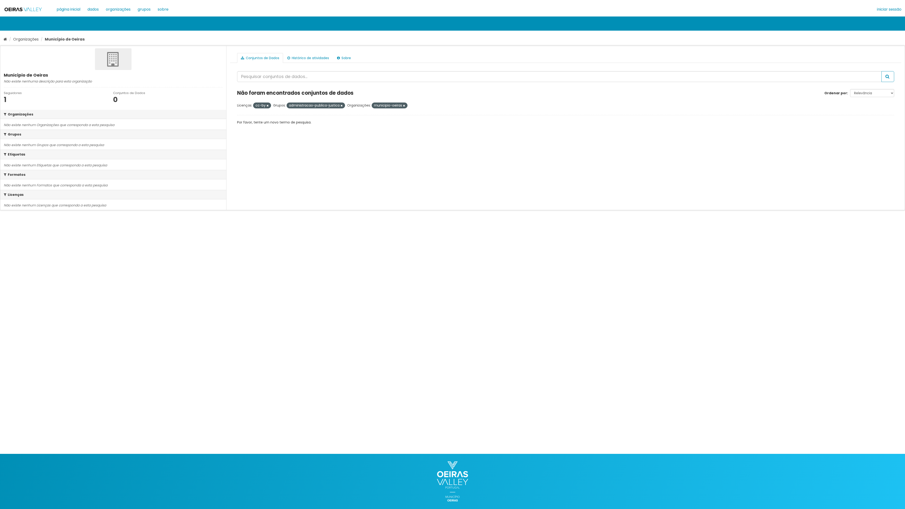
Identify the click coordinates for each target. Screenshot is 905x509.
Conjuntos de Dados (262, 58)
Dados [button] (93, 9)
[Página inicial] (5, 39)
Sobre (163, 9)
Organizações (118, 9)
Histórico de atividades (310, 58)
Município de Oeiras (65, 39)
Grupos (144, 9)
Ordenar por (835, 93)
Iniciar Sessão (889, 9)
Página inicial (68, 9)
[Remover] (268, 105)
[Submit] (887, 76)
